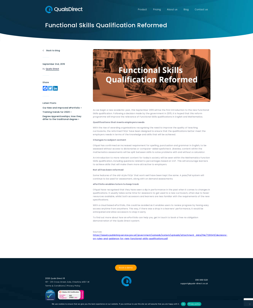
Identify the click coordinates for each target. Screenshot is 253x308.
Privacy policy (194, 304)
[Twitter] (50, 88)
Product (142, 9)
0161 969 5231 (201, 280)
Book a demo (126, 267)
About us (172, 9)
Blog (186, 9)
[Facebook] (45, 88)
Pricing (157, 9)
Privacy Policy (73, 285)
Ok (183, 304)
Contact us (201, 9)
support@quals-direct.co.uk (194, 283)
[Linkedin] (55, 88)
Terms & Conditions (55, 285)
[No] (249, 304)
